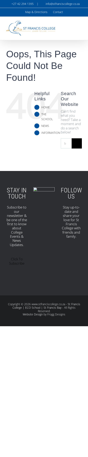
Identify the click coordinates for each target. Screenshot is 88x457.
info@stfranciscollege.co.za (62, 4)
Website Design (33, 314)
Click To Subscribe (16, 261)
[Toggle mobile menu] (80, 26)
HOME (45, 107)
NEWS (45, 126)
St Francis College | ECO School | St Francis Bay (46, 305)
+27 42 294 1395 (22, 4)
